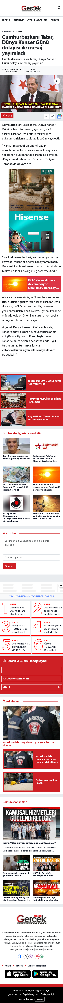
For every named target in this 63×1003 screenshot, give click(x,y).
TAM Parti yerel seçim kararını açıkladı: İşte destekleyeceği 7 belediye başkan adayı (53, 629)
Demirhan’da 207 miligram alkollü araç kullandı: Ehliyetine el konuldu (17, 611)
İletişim (19, 966)
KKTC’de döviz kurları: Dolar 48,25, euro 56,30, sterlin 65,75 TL (16, 487)
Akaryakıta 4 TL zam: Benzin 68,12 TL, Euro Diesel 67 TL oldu (21, 647)
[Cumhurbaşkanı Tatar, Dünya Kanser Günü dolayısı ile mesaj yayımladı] (31, 93)
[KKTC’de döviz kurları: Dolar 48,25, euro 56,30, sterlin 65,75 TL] (16, 474)
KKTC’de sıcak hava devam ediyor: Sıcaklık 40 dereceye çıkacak (46, 487)
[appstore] (18, 974)
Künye (8, 966)
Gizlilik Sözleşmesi (37, 966)
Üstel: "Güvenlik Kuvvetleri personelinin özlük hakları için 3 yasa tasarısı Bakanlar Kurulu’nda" (51, 647)
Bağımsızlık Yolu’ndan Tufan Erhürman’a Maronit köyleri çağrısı (45, 458)
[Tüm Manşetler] (58, 802)
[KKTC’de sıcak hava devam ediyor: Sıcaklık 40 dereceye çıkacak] (47, 474)
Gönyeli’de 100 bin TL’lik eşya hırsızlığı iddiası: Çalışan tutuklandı (20, 629)
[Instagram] (31, 956)
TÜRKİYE (18, 20)
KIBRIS (6, 20)
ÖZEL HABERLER (37, 20)
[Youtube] (37, 956)
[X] (26, 956)
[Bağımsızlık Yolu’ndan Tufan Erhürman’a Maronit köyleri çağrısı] (47, 446)
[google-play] (45, 974)
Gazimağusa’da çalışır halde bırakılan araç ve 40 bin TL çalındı (53, 611)
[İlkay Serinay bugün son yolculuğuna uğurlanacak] (16, 446)
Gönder (9, 566)
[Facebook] (20, 956)
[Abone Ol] (59, 116)
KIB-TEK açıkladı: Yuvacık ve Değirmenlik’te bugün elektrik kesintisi (46, 516)
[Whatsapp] (42, 956)
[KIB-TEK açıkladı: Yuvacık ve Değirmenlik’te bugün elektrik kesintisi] (47, 503)
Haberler (7, 32)
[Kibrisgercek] (31, 8)
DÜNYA (54, 20)
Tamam (40, 999)
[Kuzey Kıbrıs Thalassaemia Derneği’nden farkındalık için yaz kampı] (16, 503)
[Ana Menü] (3, 8)
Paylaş (9, 115)
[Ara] (59, 8)
